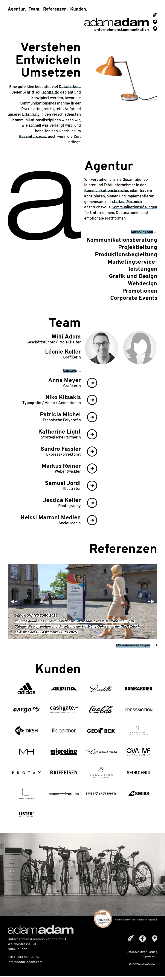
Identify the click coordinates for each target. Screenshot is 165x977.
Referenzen (55, 9)
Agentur (16, 9)
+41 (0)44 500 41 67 (24, 957)
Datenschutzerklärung (142, 952)
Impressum (149, 956)
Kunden (78, 9)
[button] (14, 601)
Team (34, 9)
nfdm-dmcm (26, 962)
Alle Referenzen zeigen (132, 645)
